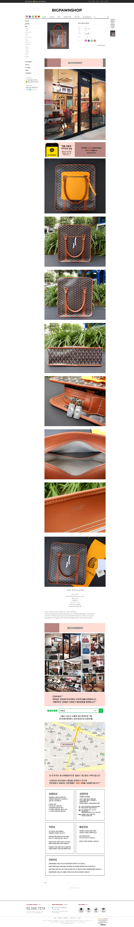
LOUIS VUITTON (28, 32)
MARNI (26, 49)
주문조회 (101, 1)
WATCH (27, 21)
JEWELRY (27, 23)
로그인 (90, 1)
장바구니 (97, 1)
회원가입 (93, 1)
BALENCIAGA (27, 44)
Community (28, 73)
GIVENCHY (27, 41)
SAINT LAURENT (28, 42)
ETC (26, 58)
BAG (26, 26)
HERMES (26, 28)
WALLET (27, 64)
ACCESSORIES (28, 61)
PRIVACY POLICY (73, 918)
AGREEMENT (66, 918)
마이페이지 (106, 1)
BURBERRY (27, 56)
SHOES (26, 70)
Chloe (26, 54)
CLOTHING (27, 67)
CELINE (26, 34)
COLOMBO (27, 51)
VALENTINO (27, 47)
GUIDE (79, 918)
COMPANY (60, 918)
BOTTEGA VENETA (28, 37)
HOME (55, 918)
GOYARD (27, 53)
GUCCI (26, 39)
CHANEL (26, 30)
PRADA (26, 35)
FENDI (26, 46)
